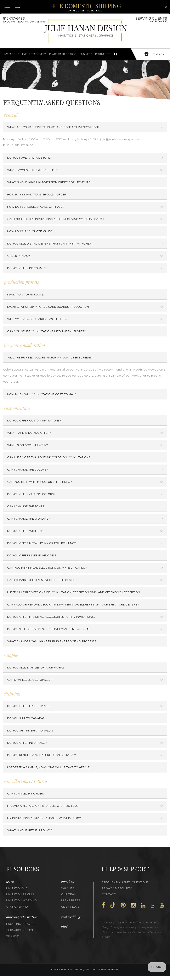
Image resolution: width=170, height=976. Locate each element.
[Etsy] (152, 906)
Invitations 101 (17, 888)
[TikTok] (112, 905)
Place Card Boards (62, 54)
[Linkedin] (143, 905)
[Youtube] (162, 905)
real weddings (71, 917)
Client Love (70, 907)
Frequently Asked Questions (125, 882)
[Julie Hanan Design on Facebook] (103, 905)
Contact (109, 894)
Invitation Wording (21, 900)
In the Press (70, 900)
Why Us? (67, 888)
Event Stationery (34, 54)
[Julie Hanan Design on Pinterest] (123, 905)
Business (86, 54)
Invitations (11, 54)
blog (64, 926)
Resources (102, 54)
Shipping (12, 936)
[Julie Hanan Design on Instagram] (133, 905)
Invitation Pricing (20, 894)
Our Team (68, 894)
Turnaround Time (20, 930)
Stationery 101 (17, 907)
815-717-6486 (14, 18)
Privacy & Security (117, 888)
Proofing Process (20, 924)
